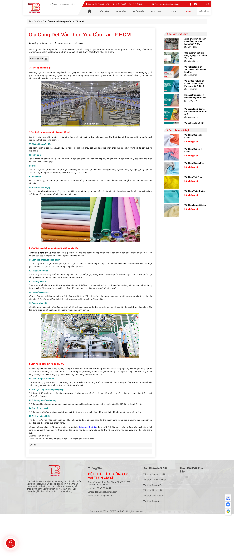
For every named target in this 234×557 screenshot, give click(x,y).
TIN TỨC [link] (188, 11)
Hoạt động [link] (156, 11)
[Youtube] (195, 4)
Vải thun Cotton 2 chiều (154, 474)
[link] (90, 11)
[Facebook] (190, 4)
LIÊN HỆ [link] (203, 11)
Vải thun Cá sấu (151, 501)
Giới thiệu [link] (104, 11)
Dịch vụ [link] (173, 11)
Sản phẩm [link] (121, 11)
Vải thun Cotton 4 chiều (154, 479)
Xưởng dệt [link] (138, 11)
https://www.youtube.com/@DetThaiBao (212, 485)
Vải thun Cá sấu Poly (153, 485)
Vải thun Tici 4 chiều (153, 490)
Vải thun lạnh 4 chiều (153, 495)
